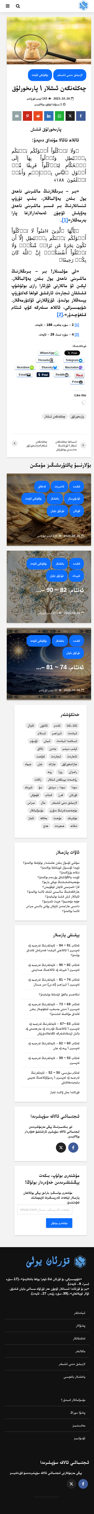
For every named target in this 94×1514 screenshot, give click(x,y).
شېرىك (76, 575)
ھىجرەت (59, 826)
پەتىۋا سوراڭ (77, 1412)
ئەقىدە (76, 486)
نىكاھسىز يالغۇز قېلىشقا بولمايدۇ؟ (59, 994)
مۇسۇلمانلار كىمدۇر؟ (73, 1400)
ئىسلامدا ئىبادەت (67, 741)
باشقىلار (55, 498)
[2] (60, 314)
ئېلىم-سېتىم (69, 748)
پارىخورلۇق (77, 416)
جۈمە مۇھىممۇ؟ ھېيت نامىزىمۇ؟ (61, 901)
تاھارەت (72, 756)
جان (40, 764)
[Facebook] (73, 1147)
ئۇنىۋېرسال (74, 498)
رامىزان (73, 772)
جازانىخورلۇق (69, 764)
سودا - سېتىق (56, 787)
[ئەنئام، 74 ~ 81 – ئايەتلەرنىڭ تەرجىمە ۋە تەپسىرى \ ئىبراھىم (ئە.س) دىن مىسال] (49, 664)
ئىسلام (42, 733)
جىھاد (28, 764)
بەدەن (52, 748)
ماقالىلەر (80, 1351)
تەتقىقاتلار (79, 1338)
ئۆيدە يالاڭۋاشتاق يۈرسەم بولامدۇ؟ (59, 877)
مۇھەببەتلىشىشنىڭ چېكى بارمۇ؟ (61, 882)
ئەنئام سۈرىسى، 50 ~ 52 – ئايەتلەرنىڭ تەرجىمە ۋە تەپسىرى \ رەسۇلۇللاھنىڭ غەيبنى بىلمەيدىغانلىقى (53, 1077)
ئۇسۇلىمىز (79, 1438)
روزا (60, 772)
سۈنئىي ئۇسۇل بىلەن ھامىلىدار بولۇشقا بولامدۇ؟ (51, 863)
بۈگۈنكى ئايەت (40, 75)
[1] (65, 220)
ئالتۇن (44, 725)
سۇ (40, 787)
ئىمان (47, 741)
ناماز (31, 818)
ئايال (31, 725)
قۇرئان (76, 511)
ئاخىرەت (59, 486)
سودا (74, 787)
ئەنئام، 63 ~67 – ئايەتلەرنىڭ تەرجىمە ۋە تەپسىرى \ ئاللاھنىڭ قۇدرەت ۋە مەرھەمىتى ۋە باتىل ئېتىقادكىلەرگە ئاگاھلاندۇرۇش (53, 1028)
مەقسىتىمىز (79, 1425)
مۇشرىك (72, 818)
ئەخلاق (42, 486)
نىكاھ (74, 826)
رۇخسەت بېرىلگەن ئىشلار (62, 779)
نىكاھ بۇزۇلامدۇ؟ (70, 872)
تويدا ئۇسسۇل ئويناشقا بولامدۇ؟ (60, 867)
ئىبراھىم (57, 733)
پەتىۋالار (80, 1325)
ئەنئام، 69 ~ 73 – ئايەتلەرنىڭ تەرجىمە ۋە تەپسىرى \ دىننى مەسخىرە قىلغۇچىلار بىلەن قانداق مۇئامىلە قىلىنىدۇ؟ (54, 1009)
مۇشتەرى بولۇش (59, 1223)
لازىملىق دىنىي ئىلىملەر (69, 75)
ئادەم (57, 725)
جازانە (52, 764)
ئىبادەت (72, 733)
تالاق (40, 748)
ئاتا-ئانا (72, 725)
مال (43, 802)
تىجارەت (56, 756)
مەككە (43, 818)
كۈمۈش (35, 795)
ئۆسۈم (34, 741)
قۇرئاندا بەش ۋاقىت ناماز (65, 1092)
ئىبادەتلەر (79, 1313)
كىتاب (48, 795)
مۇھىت (57, 818)
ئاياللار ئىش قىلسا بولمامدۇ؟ (62, 896)
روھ (50, 772)
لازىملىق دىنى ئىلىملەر (64, 802)
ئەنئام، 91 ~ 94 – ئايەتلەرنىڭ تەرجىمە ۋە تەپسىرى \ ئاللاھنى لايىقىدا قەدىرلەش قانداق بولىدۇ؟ (53, 950)
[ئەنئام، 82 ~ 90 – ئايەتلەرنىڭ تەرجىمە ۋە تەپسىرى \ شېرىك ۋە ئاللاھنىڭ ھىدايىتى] (49, 586)
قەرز (60, 795)
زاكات (38, 779)
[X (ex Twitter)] (61, 1147)
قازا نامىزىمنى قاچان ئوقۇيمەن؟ (61, 887)
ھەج (45, 826)
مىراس (31, 802)
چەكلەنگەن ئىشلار (54, 416)
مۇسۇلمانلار (36, 810)
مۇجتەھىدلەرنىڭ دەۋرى (63, 810)
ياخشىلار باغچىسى (74, 1377)
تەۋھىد (40, 756)
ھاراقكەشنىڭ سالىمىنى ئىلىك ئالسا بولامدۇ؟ (53, 891)
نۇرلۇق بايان (57, 511)
